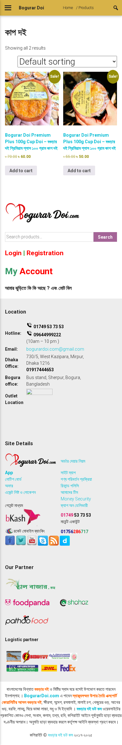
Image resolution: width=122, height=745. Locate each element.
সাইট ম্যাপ (68, 472)
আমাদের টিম (69, 492)
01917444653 (40, 369)
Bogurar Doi (31, 7)
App (9, 472)
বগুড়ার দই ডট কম (89, 708)
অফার (9, 485)
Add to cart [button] (21, 170)
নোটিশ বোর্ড (13, 479)
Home (68, 7)
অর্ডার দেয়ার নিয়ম (73, 461)
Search (105, 237)
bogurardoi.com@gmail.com (55, 349)
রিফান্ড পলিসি (70, 485)
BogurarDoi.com (41, 695)
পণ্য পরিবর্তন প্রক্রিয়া (76, 479)
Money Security (76, 498)
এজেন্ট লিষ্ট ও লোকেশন (20, 492)
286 (74, 531)
